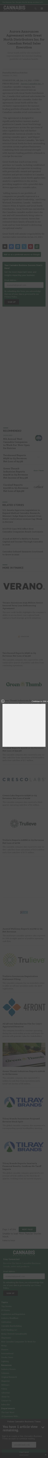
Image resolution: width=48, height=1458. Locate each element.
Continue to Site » (40, 701)
